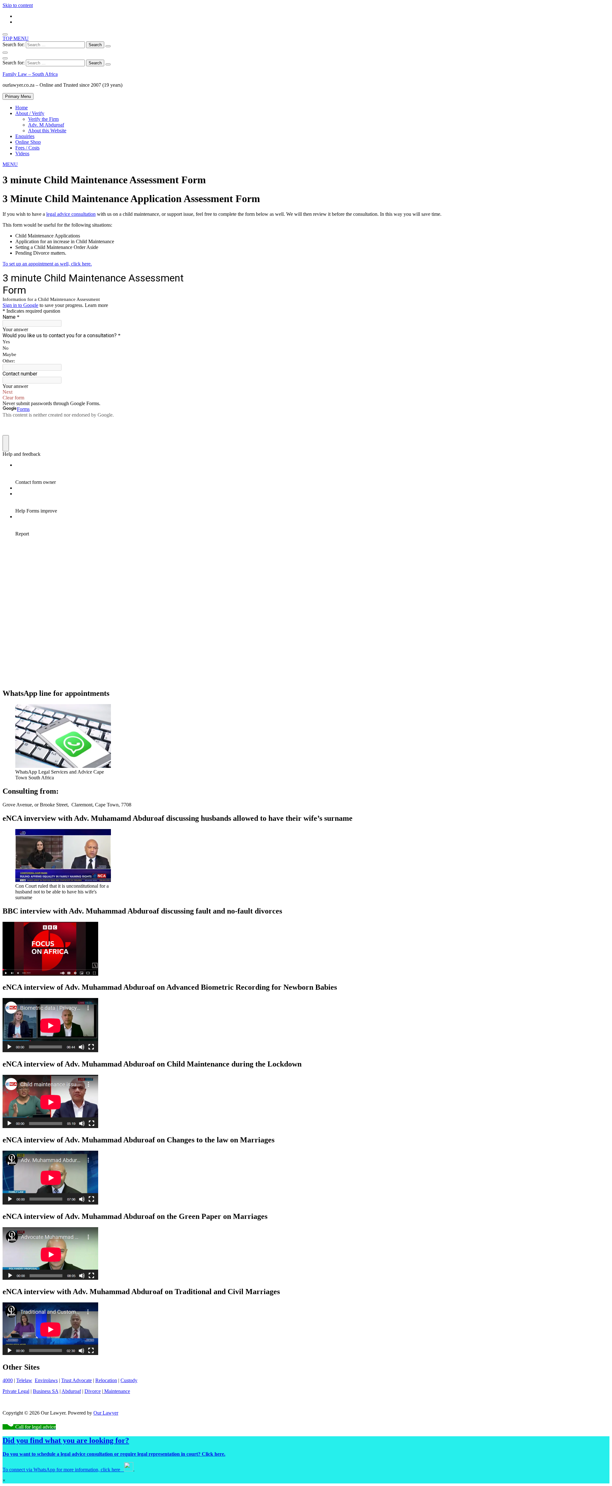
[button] (10, 164)
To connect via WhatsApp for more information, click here (63, 1469)
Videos (22, 153)
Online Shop (28, 142)
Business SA (45, 1391)
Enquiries (24, 136)
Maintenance (116, 1391)
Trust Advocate (76, 1380)
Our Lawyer (105, 1413)
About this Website (47, 130)
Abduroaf (71, 1391)
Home (21, 107)
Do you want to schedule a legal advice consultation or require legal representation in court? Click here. (114, 1454)
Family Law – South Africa (30, 74)
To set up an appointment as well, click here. (47, 263)
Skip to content (18, 5)
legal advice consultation (71, 214)
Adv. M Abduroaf (46, 124)
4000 (8, 1380)
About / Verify (29, 113)
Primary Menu (18, 96)
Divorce (92, 1391)
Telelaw (24, 1380)
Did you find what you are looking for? (66, 1440)
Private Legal (16, 1391)
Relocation (106, 1380)
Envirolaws (46, 1380)
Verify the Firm (43, 119)
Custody (128, 1380)
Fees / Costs (27, 147)
